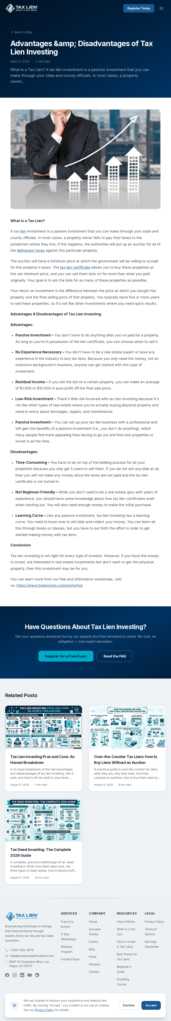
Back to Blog (23, 32)
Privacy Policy (154, 921)
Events (93, 941)
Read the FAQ (115, 656)
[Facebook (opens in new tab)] (7, 975)
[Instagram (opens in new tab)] (15, 975)
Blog (92, 949)
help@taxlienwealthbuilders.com (32, 956)
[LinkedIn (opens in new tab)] (22, 975)
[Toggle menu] (161, 8)
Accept (151, 1005)
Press (92, 956)
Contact (94, 971)
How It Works (126, 921)
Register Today (138, 8)
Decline (129, 1005)
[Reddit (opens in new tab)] (37, 975)
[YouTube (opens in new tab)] (30, 975)
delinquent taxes (31, 250)
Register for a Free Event (66, 656)
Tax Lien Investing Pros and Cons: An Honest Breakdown (42, 759)
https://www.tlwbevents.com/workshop (49, 585)
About (93, 921)
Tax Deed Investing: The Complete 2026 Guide (40, 852)
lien (23, 231)
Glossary (95, 964)
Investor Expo (70, 959)
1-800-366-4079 (22, 950)
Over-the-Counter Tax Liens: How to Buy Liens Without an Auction (125, 759)
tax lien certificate (75, 267)
